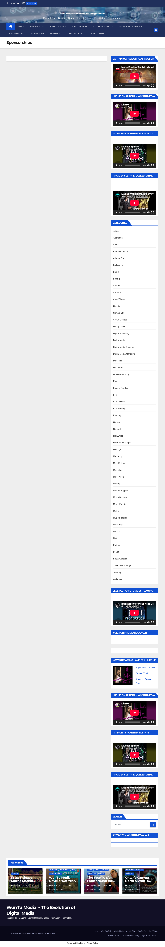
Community (118, 313)
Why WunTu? (37, 27)
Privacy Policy (92, 943)
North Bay (118, 525)
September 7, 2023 (98, 885)
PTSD (116, 552)
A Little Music (58, 27)
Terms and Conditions (76, 943)
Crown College (120, 320)
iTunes (139, 673)
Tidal (145, 673)
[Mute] (148, 85)
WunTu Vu (55, 33)
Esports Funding (121, 388)
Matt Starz (118, 470)
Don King (117, 361)
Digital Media (119, 340)
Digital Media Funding (123, 347)
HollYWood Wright (122, 443)
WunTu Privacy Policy (130, 936)
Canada (117, 292)
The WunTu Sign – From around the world (101, 881)
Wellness (117, 579)
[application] (134, 76)
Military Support (120, 490)
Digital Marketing (121, 333)
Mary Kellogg (119, 463)
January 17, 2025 (21, 885)
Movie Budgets (120, 497)
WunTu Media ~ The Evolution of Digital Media (82, 13)
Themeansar (50, 933)
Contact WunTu (114, 936)
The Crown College (122, 566)
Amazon (139, 679)
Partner (116, 545)
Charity (116, 306)
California (117, 286)
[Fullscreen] (152, 85)
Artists (116, 245)
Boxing (116, 279)
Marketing (117, 456)
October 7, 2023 (59, 885)
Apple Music (141, 667)
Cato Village (74, 33)
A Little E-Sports (102, 27)
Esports (116, 381)
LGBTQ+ (117, 449)
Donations (118, 367)
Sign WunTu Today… (150, 936)
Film (115, 395)
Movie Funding (120, 504)
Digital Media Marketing (124, 354)
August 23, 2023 (135, 885)
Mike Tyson (118, 477)
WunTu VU (142, 931)
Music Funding (120, 518)
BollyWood (118, 265)
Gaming (117, 422)
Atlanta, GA (118, 258)
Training (117, 572)
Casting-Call (17, 33)
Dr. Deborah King (121, 374)
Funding (117, 415)
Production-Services (131, 27)
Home (21, 27)
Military (116, 484)
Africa (116, 231)
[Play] (116, 85)
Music (116, 511)
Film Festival (119, 402)
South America (120, 559)
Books (116, 272)
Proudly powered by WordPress (18, 933)
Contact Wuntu (97, 33)
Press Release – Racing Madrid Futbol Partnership (25, 881)
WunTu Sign (37, 33)
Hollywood (118, 436)
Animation (118, 238)
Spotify (151, 667)
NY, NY (116, 531)
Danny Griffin (119, 327)
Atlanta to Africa (120, 251)
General (117, 429)
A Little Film (79, 27)
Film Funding (119, 408)
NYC (115, 538)
